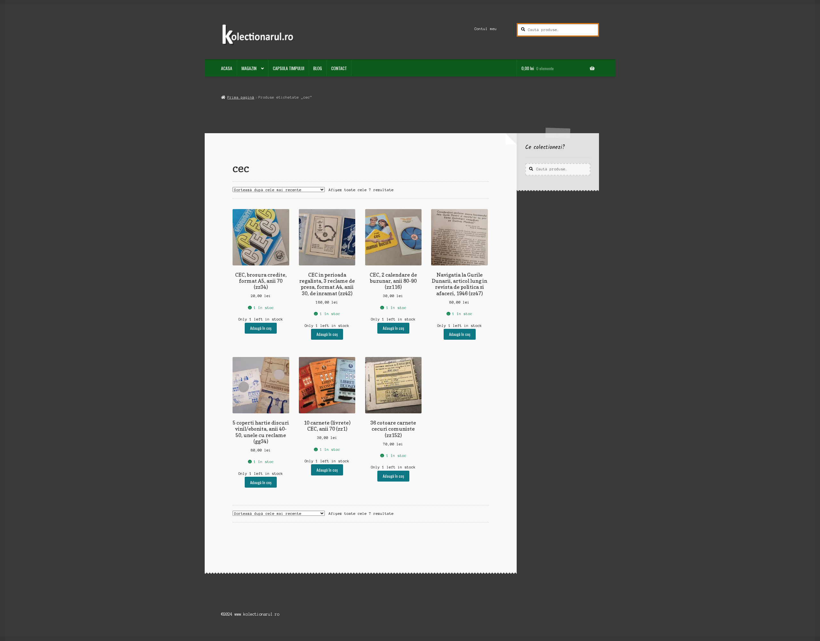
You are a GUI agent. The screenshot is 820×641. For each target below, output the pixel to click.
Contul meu (485, 29)
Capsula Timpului (288, 68)
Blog (317, 68)
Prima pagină (240, 97)
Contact (339, 68)
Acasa (226, 68)
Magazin (249, 68)
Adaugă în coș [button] (260, 328)
